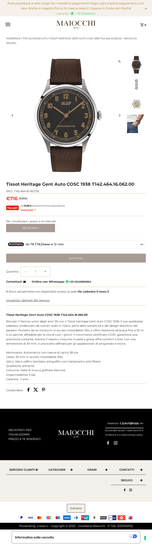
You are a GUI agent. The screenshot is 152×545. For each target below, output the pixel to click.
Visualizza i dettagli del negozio (28, 300)
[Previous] (12, 115)
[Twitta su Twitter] (35, 390)
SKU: (9, 191)
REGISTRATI (30, 228)
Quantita (12, 271)
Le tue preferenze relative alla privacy (93, 536)
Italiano (76, 508)
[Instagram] (115, 443)
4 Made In (42, 526)
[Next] (119, 115)
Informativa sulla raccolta (34, 537)
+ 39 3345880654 (85, 13)
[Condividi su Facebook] (28, 390)
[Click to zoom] (119, 61)
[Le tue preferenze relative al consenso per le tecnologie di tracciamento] (145, 538)
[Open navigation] (29, 24)
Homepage (13, 38)
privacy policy (135, 434)
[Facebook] (108, 443)
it (146, 8)
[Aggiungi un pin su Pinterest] (43, 390)
